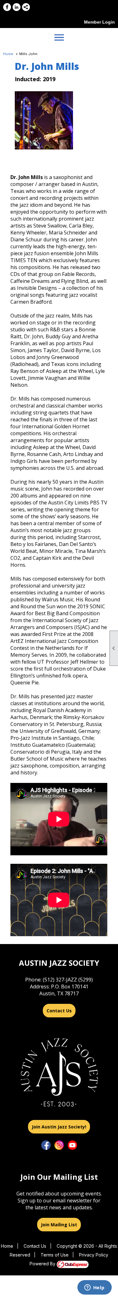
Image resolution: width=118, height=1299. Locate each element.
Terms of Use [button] (55, 1254)
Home (8, 54)
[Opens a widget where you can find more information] (94, 1288)
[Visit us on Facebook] (7, 7)
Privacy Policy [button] (93, 1254)
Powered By (43, 1263)
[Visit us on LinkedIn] (16, 7)
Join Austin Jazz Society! (59, 1127)
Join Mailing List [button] (59, 1225)
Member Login (99, 22)
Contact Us (59, 1011)
